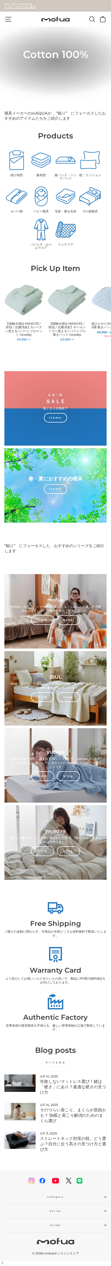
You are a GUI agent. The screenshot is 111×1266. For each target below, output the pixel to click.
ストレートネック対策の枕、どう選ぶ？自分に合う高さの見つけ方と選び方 (73, 1144)
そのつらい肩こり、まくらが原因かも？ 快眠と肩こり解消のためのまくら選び (73, 1115)
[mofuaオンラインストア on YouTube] (55, 1181)
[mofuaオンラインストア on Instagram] (31, 1181)
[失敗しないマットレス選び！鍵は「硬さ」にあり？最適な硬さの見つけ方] (20, 1083)
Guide (55, 1225)
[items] (55, 408)
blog (68, 620)
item (42, 620)
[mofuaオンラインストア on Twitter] (69, 1181)
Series (55, 1210)
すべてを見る (55, 1062)
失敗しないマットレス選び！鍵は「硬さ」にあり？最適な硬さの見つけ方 (73, 1087)
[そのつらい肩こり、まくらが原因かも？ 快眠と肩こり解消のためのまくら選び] (20, 1111)
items (55, 489)
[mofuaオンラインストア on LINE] (79, 1181)
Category (55, 1196)
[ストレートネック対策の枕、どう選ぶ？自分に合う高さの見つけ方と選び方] (20, 1140)
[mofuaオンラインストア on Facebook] (42, 1181)
